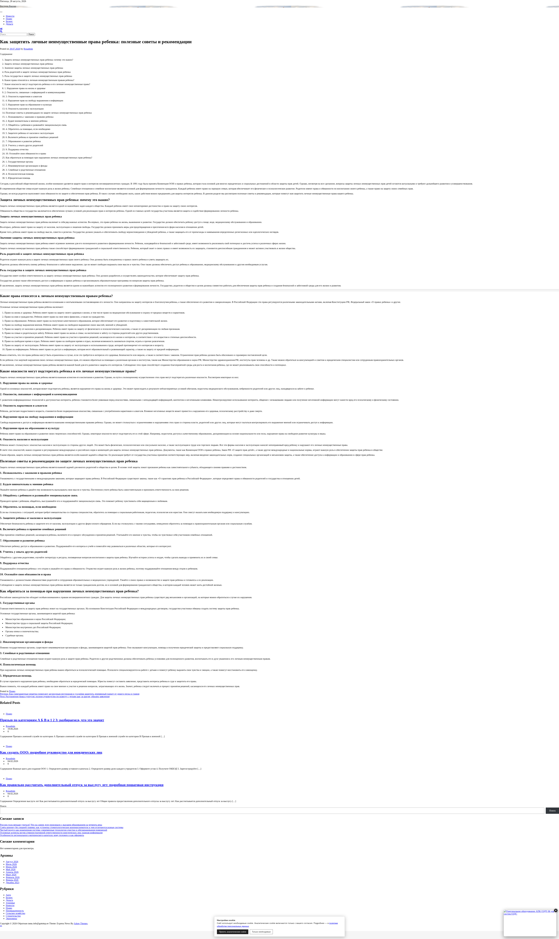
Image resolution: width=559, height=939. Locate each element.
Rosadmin (28, 49)
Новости (10, 16)
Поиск (3, 806)
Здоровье (10, 903)
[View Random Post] (1, 29)
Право (9, 18)
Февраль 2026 (13, 877)
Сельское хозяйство (15, 913)
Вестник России (8, 6)
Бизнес (9, 21)
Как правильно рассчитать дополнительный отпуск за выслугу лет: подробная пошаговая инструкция (81, 785)
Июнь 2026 (11, 867)
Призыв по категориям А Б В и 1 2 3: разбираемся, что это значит (52, 720)
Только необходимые (261, 932)
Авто (8, 895)
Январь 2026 (12, 880)
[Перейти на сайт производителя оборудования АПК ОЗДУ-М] (530, 923)
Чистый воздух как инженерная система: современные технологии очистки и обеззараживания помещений (53, 830)
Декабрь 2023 (12, 882)
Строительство (13, 916)
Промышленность (15, 910)
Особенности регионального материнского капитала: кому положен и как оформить (42, 835)
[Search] (1, 31)
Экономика (11, 918)
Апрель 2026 (12, 872)
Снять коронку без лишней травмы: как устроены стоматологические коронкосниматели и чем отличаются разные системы (61, 827)
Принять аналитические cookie (232, 932)
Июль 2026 (11, 864)
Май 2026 (10, 869)
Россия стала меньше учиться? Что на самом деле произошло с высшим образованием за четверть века (51, 825)
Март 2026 (11, 874)
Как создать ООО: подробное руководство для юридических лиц (51, 752)
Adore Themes (80, 923)
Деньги (9, 24)
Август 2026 (12, 861)
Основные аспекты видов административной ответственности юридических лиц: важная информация (51, 832)
